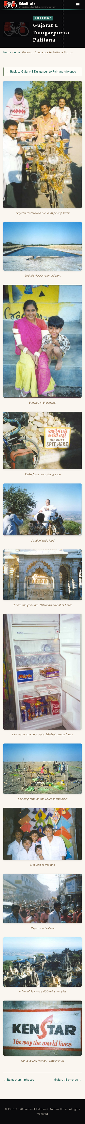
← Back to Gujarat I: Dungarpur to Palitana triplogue (41, 71)
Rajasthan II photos (20, 1080)
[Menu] (78, 5)
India (17, 52)
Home (7, 52)
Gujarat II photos (66, 1080)
